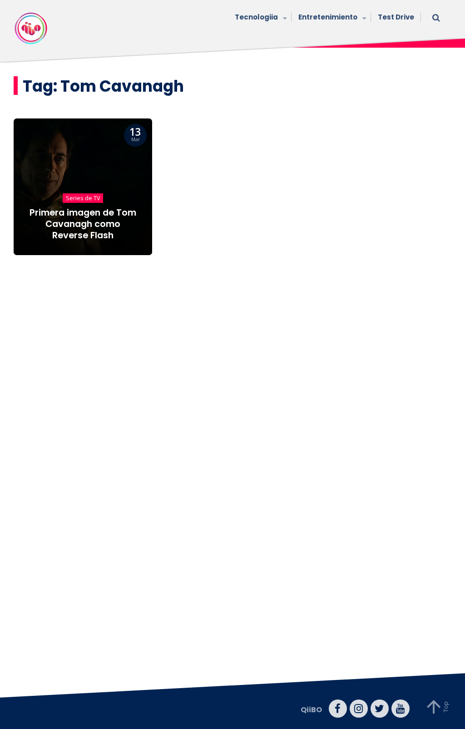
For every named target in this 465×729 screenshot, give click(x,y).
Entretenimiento (327, 17)
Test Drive (396, 17)
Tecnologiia (256, 17)
